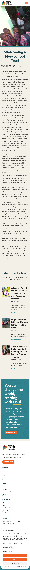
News (20, 66)
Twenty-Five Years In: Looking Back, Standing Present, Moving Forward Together (19, 351)
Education (13, 66)
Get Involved (6, 499)
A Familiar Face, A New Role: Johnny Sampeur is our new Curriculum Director (19, 293)
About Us (5, 483)
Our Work (5, 467)
